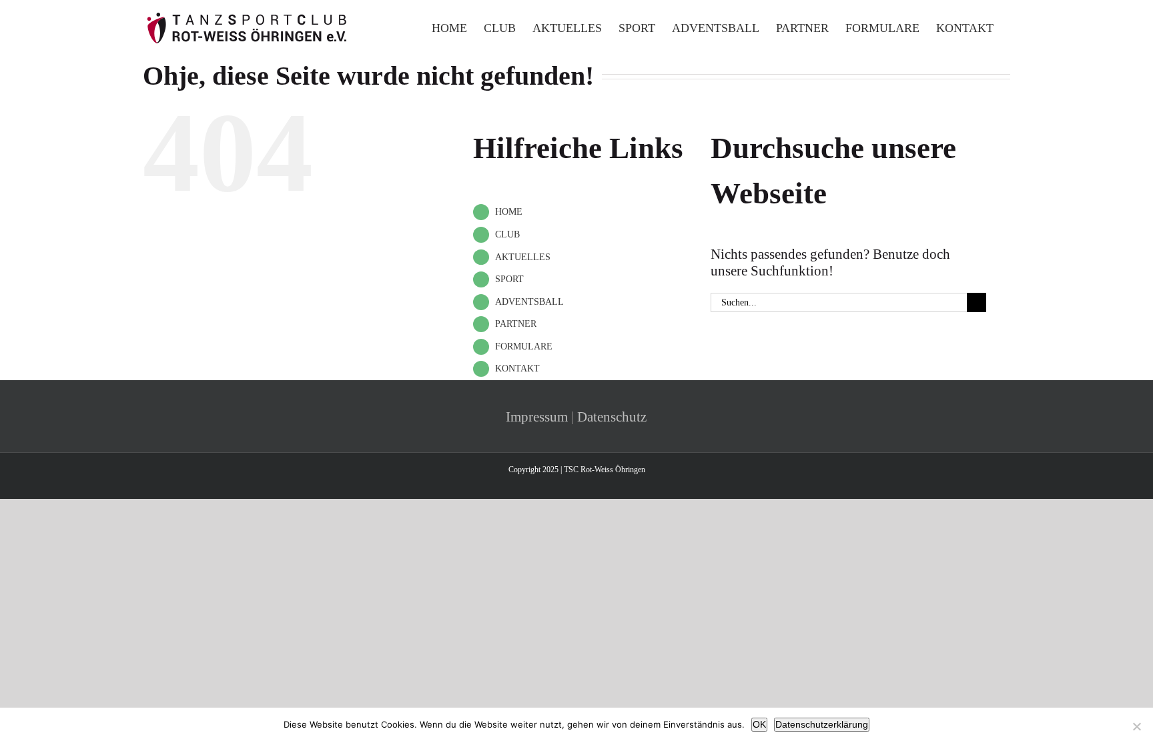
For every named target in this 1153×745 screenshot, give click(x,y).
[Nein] (1136, 726)
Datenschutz (612, 417)
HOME (508, 212)
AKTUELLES (522, 257)
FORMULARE (523, 346)
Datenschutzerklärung (821, 724)
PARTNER (515, 324)
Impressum (537, 417)
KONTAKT (517, 368)
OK (759, 724)
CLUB (507, 234)
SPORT (509, 279)
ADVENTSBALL (529, 302)
